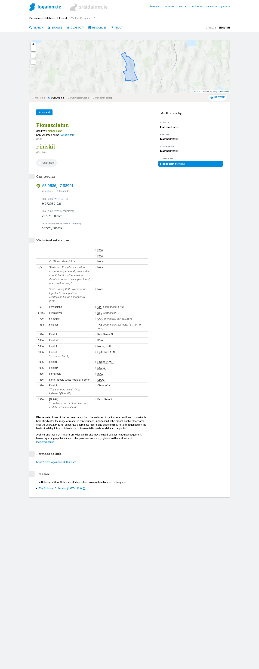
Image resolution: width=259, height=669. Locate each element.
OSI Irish (40, 97)
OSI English (57, 97)
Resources (99, 27)
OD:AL (100, 379)
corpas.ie (169, 6)
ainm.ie (182, 6)
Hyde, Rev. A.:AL (106, 352)
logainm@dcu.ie (45, 442)
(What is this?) (68, 135)
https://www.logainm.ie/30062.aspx (56, 462)
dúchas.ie (196, 6)
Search (38, 27)
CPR (99, 306)
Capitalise (48, 162)
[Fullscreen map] (33, 55)
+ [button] (33, 44)
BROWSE (219, 97)
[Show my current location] (33, 61)
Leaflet (197, 91)
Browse (56, 27)
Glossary (77, 27)
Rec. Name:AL (105, 334)
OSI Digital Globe (79, 97)
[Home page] (45, 7)
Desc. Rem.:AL (105, 399)
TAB (99, 324)
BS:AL (100, 340)
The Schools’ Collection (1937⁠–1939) (60, 488)
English (224, 27)
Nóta (100, 249)
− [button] (33, 49)
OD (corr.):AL (104, 385)
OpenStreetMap (104, 97)
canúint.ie (211, 6)
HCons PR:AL (105, 362)
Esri (214, 91)
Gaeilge (211, 27)
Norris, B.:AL (104, 346)
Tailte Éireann (223, 91)
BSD (99, 312)
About (118, 27)
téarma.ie (154, 6)
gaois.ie (225, 6)
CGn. (100, 318)
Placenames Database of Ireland (48, 18)
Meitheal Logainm (81, 18)
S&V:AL (101, 368)
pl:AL (100, 373)
